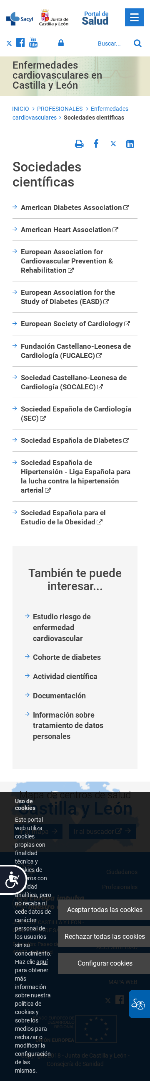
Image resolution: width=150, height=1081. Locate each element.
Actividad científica (65, 676)
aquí (42, 961)
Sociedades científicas (94, 117)
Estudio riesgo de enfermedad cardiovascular (62, 627)
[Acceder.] (62, 43)
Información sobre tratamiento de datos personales (68, 725)
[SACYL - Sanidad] (19, 18)
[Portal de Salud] (95, 17)
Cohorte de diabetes (67, 657)
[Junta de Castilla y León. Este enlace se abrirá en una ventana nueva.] (54, 18)
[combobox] (112, 43)
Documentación (59, 695)
